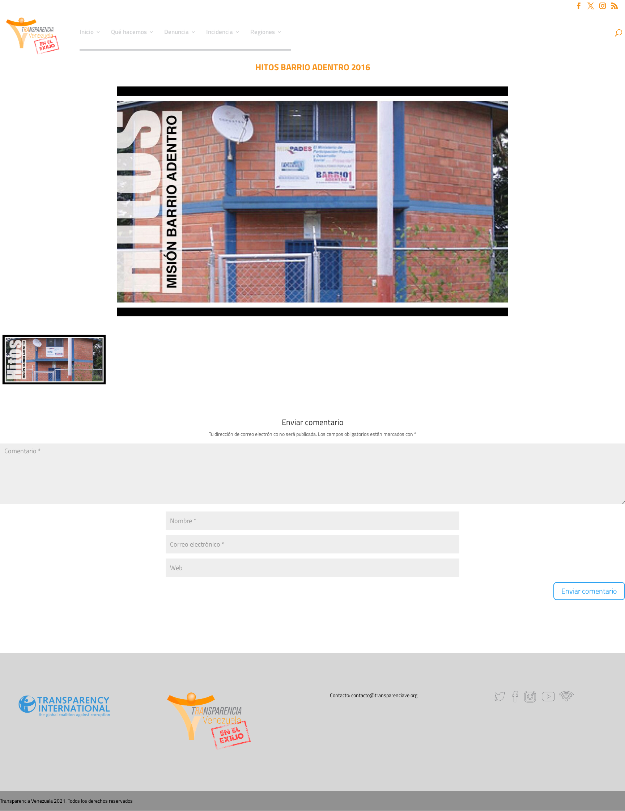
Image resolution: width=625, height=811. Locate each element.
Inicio (87, 33)
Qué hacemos (129, 33)
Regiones (262, 33)
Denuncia (176, 33)
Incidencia (219, 33)
